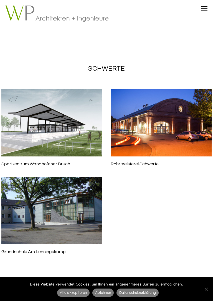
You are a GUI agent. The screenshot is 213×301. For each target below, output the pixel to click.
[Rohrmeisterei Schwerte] (161, 122)
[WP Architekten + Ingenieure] (60, 14)
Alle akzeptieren (73, 293)
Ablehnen (103, 293)
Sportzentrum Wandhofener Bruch (35, 164)
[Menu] (204, 8)
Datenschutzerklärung (137, 293)
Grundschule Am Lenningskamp (33, 251)
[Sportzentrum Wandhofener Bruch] (51, 122)
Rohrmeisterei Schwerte (135, 164)
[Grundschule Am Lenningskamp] (51, 210)
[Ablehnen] (206, 289)
